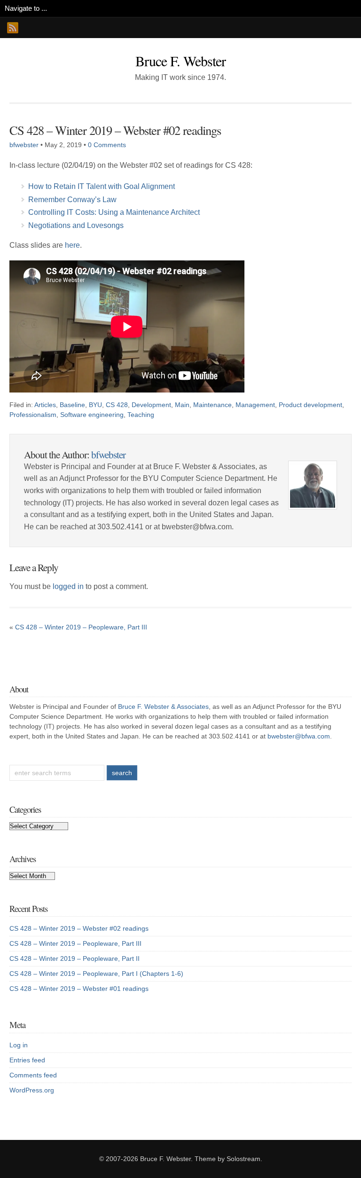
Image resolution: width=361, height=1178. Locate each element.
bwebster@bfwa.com (298, 736)
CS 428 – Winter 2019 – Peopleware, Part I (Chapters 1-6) (96, 973)
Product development (310, 404)
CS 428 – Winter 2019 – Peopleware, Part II (74, 958)
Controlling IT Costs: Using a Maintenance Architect (114, 212)
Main (182, 404)
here (72, 245)
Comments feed (33, 1075)
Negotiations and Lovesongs (76, 225)
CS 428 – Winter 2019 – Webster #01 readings (79, 988)
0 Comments (107, 145)
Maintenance (212, 404)
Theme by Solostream (227, 1158)
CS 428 (117, 404)
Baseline (72, 404)
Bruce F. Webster (180, 60)
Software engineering (92, 414)
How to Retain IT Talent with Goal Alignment (101, 186)
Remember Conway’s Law (72, 200)
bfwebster (24, 145)
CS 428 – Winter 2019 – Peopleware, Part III (81, 627)
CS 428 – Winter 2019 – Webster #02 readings (115, 130)
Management (255, 404)
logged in (68, 586)
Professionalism (32, 414)
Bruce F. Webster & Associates (163, 706)
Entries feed (27, 1060)
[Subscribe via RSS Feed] (12, 27)
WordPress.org (31, 1090)
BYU (95, 404)
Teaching (140, 414)
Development (151, 404)
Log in (18, 1045)
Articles (45, 404)
